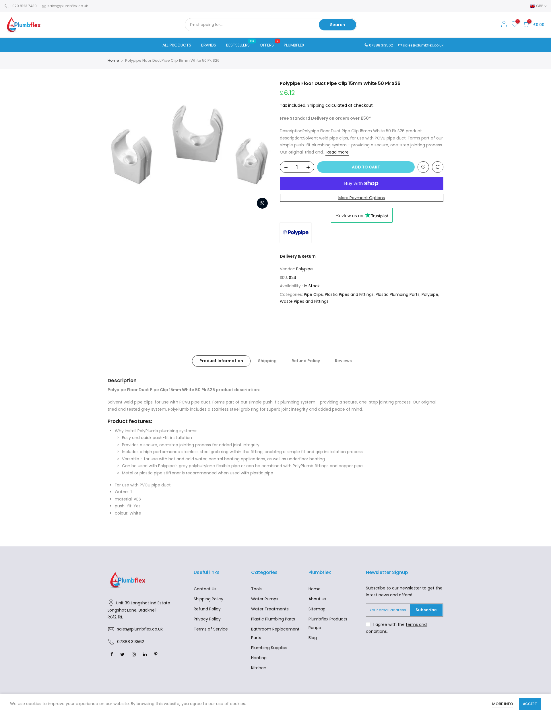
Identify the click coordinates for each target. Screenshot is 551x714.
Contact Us (205, 589)
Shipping (315, 105)
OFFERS (269, 44)
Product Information (221, 361)
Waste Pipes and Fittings (304, 301)
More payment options (361, 198)
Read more (337, 152)
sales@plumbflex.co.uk (67, 5)
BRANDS (208, 45)
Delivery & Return (298, 256)
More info (502, 704)
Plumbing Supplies (269, 648)
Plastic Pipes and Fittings (349, 294)
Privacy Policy (207, 619)
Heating (259, 658)
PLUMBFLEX (294, 45)
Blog (313, 638)
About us (317, 599)
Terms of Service (211, 629)
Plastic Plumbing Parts (398, 294)
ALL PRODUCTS (176, 45)
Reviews (343, 361)
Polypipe (304, 269)
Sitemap (317, 609)
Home (113, 60)
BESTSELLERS (240, 44)
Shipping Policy (208, 599)
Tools (256, 589)
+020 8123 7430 (23, 5)
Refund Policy (306, 361)
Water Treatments (270, 609)
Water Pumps (264, 599)
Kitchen (258, 668)
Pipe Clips (313, 294)
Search (337, 25)
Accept (530, 703)
